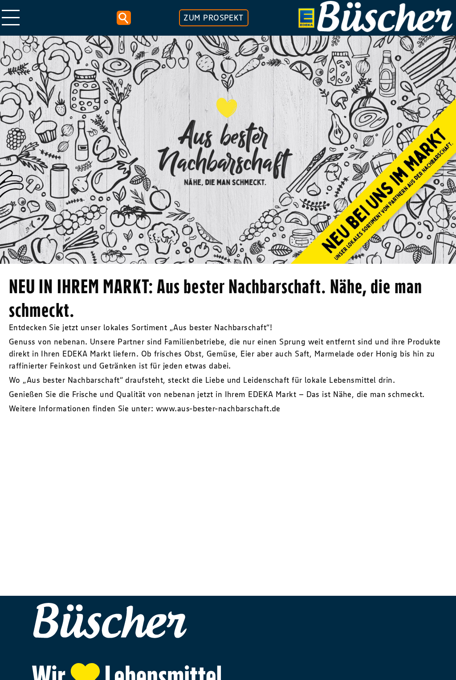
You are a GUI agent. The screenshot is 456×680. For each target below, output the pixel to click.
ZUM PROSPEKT (213, 18)
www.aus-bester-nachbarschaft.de (219, 409)
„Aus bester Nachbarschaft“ (220, 327)
